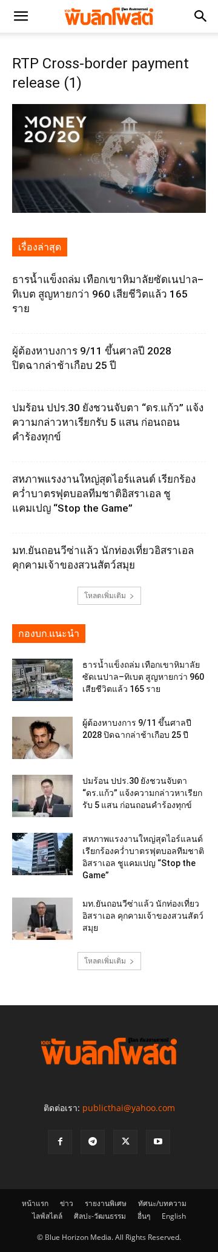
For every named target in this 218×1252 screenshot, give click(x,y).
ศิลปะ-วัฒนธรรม (100, 1216)
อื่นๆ (143, 1216)
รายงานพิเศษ (106, 1203)
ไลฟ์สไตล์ (47, 1216)
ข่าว (66, 1203)
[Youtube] (158, 1142)
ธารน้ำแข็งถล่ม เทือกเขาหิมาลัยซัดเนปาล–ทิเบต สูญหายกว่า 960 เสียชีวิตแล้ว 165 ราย (107, 294)
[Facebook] (60, 1142)
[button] (20, 16)
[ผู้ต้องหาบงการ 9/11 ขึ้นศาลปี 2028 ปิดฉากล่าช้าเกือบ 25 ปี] (42, 738)
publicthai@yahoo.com (128, 1107)
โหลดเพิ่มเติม (105, 595)
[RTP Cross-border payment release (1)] (109, 209)
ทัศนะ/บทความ (162, 1203)
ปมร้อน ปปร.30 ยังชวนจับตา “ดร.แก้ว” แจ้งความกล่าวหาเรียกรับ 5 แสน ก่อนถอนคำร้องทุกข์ (107, 422)
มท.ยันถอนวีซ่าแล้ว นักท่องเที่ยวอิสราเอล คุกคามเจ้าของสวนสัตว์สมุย (142, 916)
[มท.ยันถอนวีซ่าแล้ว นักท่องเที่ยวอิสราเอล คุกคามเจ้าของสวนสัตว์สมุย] (42, 919)
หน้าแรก (35, 1203)
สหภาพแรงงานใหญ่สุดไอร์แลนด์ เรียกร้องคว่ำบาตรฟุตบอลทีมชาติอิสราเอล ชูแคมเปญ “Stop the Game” (104, 493)
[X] (125, 1142)
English (174, 1216)
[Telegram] (93, 1142)
